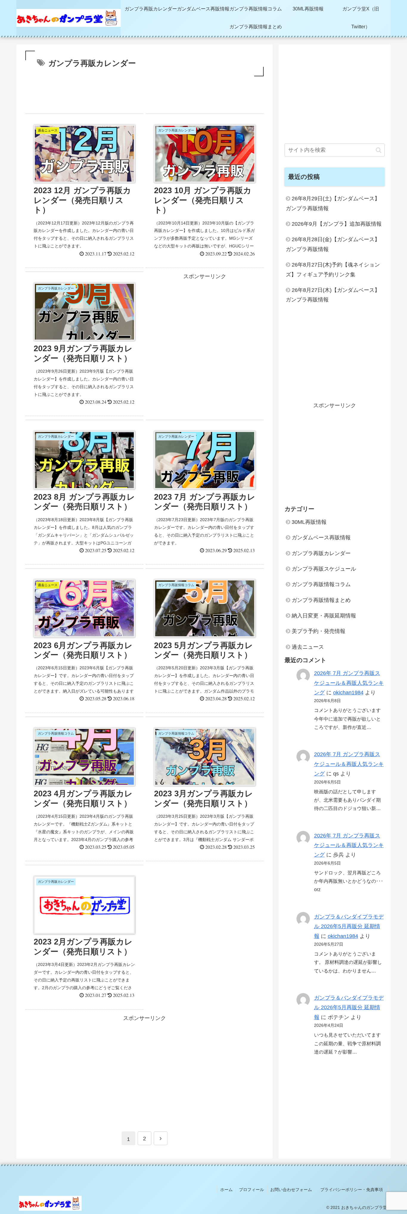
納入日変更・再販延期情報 (324, 616)
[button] (378, 150)
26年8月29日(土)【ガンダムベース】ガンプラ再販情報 (333, 203)
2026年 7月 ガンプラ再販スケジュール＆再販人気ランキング (349, 683)
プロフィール (251, 1189)
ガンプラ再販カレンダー (321, 553)
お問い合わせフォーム (291, 1189)
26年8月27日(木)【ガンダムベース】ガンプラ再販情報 (333, 295)
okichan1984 (348, 693)
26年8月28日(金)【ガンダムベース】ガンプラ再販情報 (333, 244)
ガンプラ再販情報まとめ (321, 600)
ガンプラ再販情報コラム (321, 585)
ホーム (226, 1189)
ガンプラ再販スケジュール (324, 569)
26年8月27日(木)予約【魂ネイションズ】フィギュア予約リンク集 (333, 269)
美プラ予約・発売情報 (318, 631)
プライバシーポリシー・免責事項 (353, 1189)
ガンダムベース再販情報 (321, 538)
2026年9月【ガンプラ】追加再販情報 (337, 224)
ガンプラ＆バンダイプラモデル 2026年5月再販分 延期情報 (349, 926)
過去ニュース (308, 647)
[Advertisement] (144, 97)
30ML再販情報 (309, 522)
